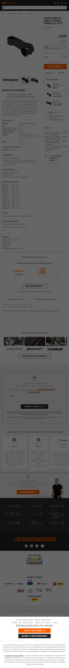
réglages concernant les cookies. (34, 625)
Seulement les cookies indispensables (34, 636)
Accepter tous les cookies (33, 630)
